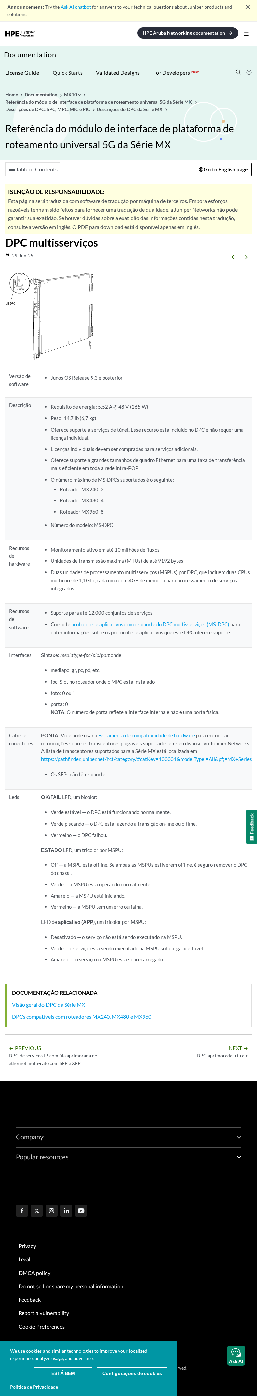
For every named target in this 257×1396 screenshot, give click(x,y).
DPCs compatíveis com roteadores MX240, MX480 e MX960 (81, 1016)
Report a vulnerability (44, 1313)
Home (12, 94)
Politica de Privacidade (34, 1386)
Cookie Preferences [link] (42, 1327)
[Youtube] (81, 1211)
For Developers (176, 72)
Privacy (27, 1246)
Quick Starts (68, 72)
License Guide (22, 72)
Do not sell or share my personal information (71, 1286)
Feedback (30, 1300)
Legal (24, 1259)
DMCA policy (34, 1273)
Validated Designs (118, 72)
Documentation (30, 54)
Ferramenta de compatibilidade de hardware (147, 735)
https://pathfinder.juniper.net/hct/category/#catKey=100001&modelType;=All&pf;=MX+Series (146, 759)
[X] (37, 1211)
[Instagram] (52, 1211)
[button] (236, 1356)
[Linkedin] (66, 1211)
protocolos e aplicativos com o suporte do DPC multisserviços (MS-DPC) (150, 624)
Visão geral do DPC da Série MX (48, 1004)
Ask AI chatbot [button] (76, 7)
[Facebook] (22, 1211)
